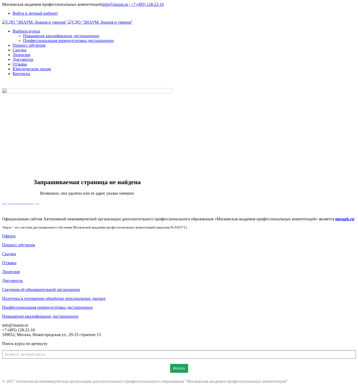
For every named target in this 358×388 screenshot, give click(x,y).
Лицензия (11, 271)
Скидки (9, 254)
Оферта (8, 236)
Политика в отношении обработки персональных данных (54, 298)
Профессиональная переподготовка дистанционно (47, 307)
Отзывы (9, 263)
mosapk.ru (344, 219)
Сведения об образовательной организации (41, 289)
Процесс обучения (18, 245)
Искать (179, 368)
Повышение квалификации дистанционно (40, 316)
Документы (12, 280)
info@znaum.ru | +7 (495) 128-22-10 (133, 4)
